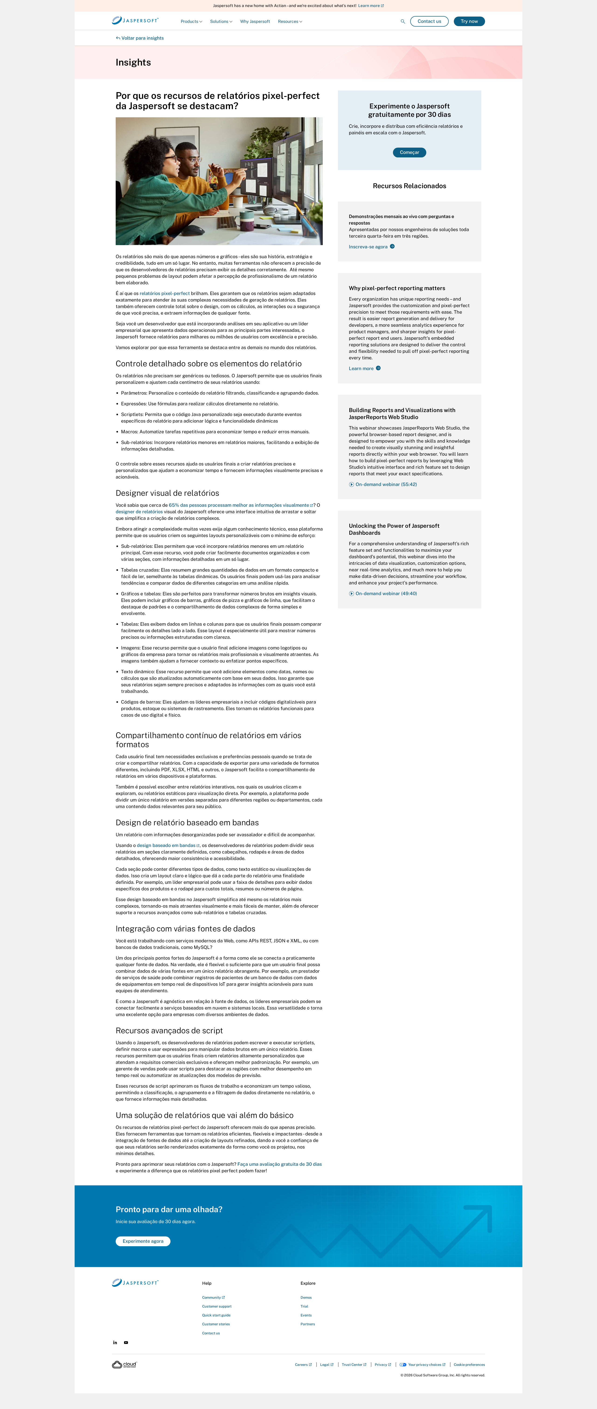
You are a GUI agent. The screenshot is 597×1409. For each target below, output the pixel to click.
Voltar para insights (140, 38)
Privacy (381, 1365)
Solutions (219, 21)
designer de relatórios (139, 511)
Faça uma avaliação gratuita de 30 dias (279, 1164)
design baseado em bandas (166, 845)
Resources (288, 21)
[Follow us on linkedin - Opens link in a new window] (115, 1342)
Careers (301, 1365)
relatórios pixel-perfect (165, 293)
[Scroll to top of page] (584, 1395)
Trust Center (352, 1365)
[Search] (403, 18)
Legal (325, 1365)
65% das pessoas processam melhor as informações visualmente (239, 505)
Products (189, 21)
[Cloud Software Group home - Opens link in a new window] (124, 1364)
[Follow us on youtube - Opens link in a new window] (126, 1343)
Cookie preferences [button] (469, 1365)
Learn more (369, 5)
